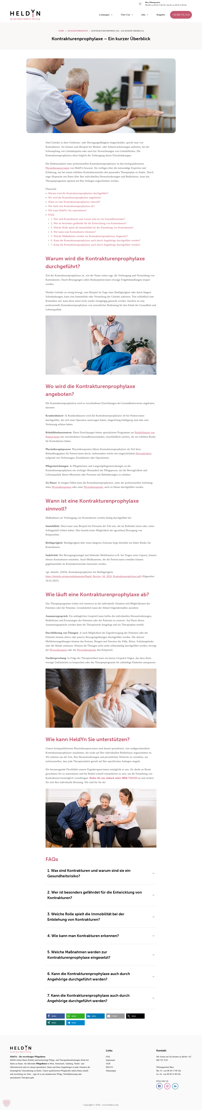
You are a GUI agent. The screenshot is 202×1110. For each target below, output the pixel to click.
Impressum (110, 1060)
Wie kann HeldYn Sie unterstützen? (67, 210)
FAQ (108, 1056)
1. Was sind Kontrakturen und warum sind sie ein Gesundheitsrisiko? (88, 218)
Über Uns (125, 14)
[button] (55, 1016)
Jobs (143, 14)
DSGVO (109, 1067)
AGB (108, 1063)
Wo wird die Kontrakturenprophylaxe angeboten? (74, 197)
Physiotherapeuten (61, 487)
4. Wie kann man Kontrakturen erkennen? (73, 231)
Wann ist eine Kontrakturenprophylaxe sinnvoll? (74, 201)
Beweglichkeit (143, 453)
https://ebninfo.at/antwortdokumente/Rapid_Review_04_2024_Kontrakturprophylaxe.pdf (93, 576)
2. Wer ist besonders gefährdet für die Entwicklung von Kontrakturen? (88, 223)
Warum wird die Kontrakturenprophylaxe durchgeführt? (78, 193)
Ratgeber (161, 14)
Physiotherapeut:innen (57, 167)
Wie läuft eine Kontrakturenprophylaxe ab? (71, 206)
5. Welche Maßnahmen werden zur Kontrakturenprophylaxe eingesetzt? (89, 236)
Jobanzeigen (111, 1070)
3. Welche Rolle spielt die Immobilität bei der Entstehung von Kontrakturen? (92, 227)
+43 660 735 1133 (181, 14)
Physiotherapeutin (93, 487)
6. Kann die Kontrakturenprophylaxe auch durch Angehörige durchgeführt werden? (95, 240)
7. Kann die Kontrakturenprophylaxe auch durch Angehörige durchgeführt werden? (95, 244)
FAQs (51, 214)
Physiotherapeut (58, 649)
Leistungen (104, 14)
